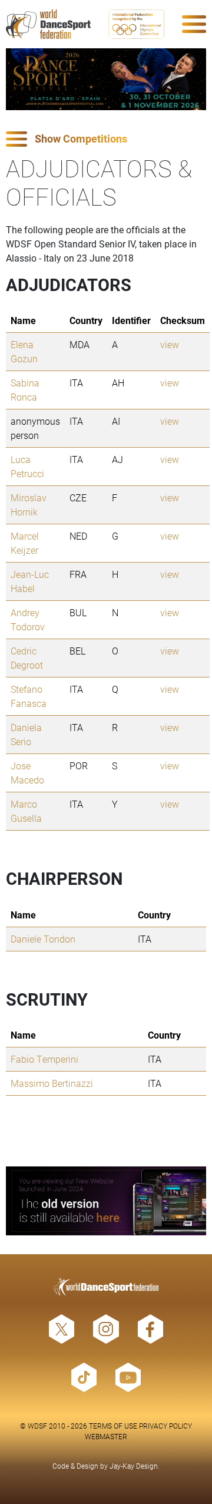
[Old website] (106, 1200)
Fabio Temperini (44, 1059)
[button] (106, 139)
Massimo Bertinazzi (52, 1083)
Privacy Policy (165, 1425)
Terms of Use (113, 1425)
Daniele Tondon (43, 939)
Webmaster (106, 1436)
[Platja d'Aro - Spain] (106, 79)
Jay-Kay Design (134, 1465)
